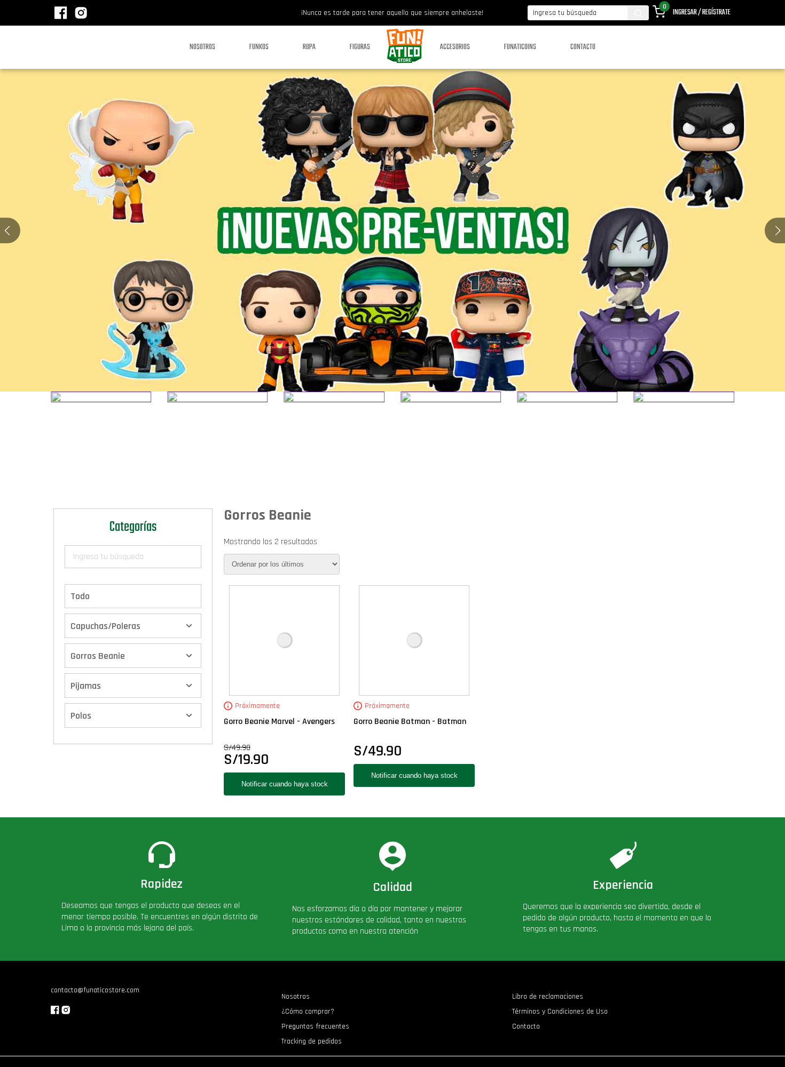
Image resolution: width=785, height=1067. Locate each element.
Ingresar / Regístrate (702, 12)
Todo (80, 596)
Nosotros (202, 47)
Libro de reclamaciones (547, 996)
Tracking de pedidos (311, 1041)
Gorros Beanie (97, 655)
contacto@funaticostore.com (95, 990)
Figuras (360, 47)
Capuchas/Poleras (105, 625)
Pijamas (85, 685)
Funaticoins (520, 47)
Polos (80, 715)
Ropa (309, 47)
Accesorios (455, 47)
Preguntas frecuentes (315, 1026)
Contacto (582, 47)
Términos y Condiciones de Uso (560, 1011)
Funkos (259, 47)
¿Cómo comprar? (307, 1011)
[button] (778, 230)
